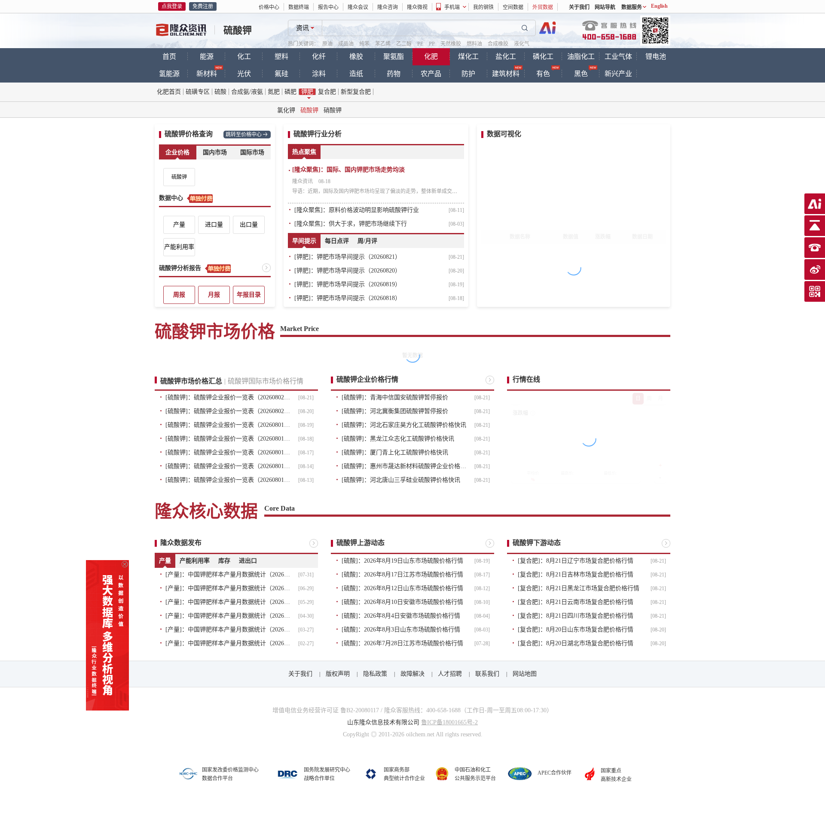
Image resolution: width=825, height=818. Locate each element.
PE (420, 44)
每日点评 (337, 241)
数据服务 (631, 7)
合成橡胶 (498, 44)
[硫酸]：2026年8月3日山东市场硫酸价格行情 (401, 629)
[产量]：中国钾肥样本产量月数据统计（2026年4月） (227, 616)
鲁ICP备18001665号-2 (449, 722)
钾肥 (307, 92)
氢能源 (169, 73)
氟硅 (281, 73)
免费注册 (202, 6)
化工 (244, 56)
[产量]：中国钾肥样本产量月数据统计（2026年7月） (227, 574)
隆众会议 (358, 7)
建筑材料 (505, 73)
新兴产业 (618, 73)
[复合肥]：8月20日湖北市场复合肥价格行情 (575, 643)
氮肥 (274, 92)
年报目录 (249, 294)
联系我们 (487, 674)
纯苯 (364, 44)
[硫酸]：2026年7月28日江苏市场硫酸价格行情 (402, 643)
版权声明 (338, 674)
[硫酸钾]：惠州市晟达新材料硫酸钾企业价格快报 (404, 466)
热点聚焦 (304, 152)
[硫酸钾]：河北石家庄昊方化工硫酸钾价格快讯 (404, 425)
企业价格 (177, 152)
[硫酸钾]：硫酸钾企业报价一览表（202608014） (227, 466)
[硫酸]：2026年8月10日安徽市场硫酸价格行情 (402, 602)
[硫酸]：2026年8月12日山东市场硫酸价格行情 (402, 588)
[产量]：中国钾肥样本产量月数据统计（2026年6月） (227, 588)
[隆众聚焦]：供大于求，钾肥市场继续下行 (350, 224)
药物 (393, 73)
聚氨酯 (393, 56)
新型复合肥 (356, 92)
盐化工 (505, 56)
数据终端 (298, 7)
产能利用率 (179, 247)
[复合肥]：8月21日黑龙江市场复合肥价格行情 (578, 588)
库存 (224, 561)
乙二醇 (404, 44)
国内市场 (215, 152)
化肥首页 (169, 92)
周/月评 (367, 241)
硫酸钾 (237, 30)
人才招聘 (450, 674)
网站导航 (605, 7)
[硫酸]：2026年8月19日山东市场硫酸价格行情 (402, 561)
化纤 (319, 56)
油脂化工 (581, 56)
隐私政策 (375, 674)
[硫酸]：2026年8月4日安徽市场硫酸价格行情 (401, 616)
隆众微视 (417, 7)
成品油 (346, 44)
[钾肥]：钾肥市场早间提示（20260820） (347, 270)
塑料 (281, 56)
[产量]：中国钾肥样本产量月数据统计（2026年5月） (227, 602)
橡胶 (356, 56)
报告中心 (328, 7)
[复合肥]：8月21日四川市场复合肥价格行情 (575, 616)
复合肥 (327, 92)
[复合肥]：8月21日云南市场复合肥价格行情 (575, 602)
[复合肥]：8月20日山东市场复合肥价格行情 (575, 629)
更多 (266, 267)
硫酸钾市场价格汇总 (191, 381)
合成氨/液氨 (247, 92)
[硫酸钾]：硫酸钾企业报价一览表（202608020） (227, 411)
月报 (214, 294)
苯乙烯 (383, 44)
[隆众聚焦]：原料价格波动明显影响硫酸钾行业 (356, 210)
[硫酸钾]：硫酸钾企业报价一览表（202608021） (227, 397)
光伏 (244, 73)
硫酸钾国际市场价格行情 (265, 381)
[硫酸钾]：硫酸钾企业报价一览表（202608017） (227, 452)
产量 (179, 224)
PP (432, 44)
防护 (468, 73)
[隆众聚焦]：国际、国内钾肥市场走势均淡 (348, 169)
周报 (179, 294)
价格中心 (269, 7)
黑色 (581, 73)
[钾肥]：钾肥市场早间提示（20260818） (347, 298)
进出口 (248, 561)
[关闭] (125, 564)
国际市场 (252, 152)
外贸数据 (542, 7)
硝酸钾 (333, 110)
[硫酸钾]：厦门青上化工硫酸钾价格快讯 (395, 452)
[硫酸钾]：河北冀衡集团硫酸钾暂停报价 (395, 411)
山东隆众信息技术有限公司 (383, 722)
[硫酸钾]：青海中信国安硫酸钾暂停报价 (395, 397)
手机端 (452, 7)
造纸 (356, 73)
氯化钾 (286, 110)
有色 (543, 73)
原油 (327, 44)
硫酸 (220, 92)
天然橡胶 (450, 44)
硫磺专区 (198, 92)
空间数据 (513, 7)
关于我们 (579, 7)
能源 (207, 56)
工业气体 (618, 56)
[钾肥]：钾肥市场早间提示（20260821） (347, 257)
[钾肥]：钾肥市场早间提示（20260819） (347, 284)
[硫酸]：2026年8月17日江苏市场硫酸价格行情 (402, 574)
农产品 (431, 73)
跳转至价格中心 (244, 135)
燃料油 (474, 44)
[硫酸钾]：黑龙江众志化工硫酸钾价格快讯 (398, 438)
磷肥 (290, 92)
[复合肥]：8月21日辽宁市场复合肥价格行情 (575, 561)
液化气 (521, 44)
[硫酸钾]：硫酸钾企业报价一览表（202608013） (227, 480)
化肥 (431, 56)
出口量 (249, 224)
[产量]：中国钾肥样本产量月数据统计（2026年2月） (227, 643)
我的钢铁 (483, 7)
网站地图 (525, 674)
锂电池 (655, 56)
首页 (169, 56)
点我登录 (172, 6)
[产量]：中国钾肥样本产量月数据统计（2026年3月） (227, 629)
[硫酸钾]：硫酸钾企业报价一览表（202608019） (227, 425)
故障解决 (412, 674)
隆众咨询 (387, 7)
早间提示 (304, 241)
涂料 (319, 73)
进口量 (214, 224)
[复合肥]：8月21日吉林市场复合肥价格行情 (575, 574)
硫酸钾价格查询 (189, 134)
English (659, 6)
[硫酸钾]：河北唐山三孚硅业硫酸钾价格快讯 (401, 480)
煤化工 (468, 56)
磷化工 (543, 56)
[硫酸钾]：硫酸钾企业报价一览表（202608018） (227, 438)
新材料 (206, 73)
